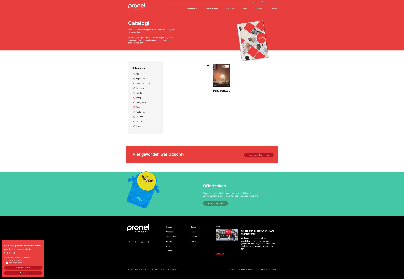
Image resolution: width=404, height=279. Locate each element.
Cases (244, 8)
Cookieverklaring (262, 269)
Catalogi (169, 227)
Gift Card (140, 121)
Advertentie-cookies (16, 263)
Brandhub (230, 8)
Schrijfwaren (141, 102)
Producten (191, 8)
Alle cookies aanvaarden (23, 273)
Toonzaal (258, 8)
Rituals (139, 93)
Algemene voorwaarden (246, 269)
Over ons (274, 2)
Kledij (138, 98)
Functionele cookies (15, 260)
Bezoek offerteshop (215, 203)
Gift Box (139, 117)
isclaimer (232, 269)
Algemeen (140, 78)
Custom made (142, 88)
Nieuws (255, 2)
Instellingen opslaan (23, 267)
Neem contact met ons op (259, 155)
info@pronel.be (174, 269)
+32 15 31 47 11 (159, 269)
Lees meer (220, 254)
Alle (137, 74)
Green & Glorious (211, 8)
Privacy (274, 269)
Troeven (264, 2)
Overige (139, 126)
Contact (274, 8)
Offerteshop (170, 232)
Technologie (141, 112)
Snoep (139, 107)
